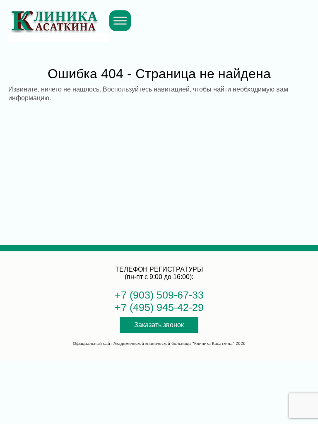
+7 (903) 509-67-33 (159, 295)
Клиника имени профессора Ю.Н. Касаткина (54, 16)
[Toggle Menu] (120, 20)
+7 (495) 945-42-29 (159, 307)
